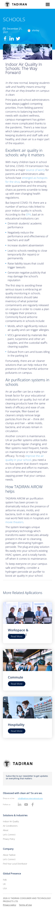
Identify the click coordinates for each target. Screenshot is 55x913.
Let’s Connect (9, 834)
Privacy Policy (9, 839)
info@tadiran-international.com (30, 798)
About (5, 830)
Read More (16, 636)
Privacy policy (9, 904)
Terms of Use (25, 904)
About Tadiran (9, 854)
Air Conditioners (10, 825)
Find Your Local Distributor (15, 863)
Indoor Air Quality (11, 821)
